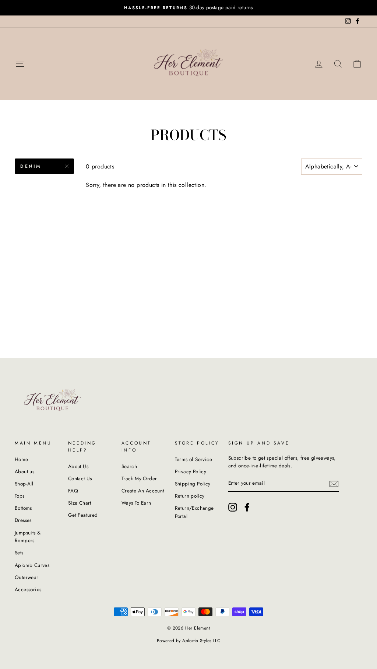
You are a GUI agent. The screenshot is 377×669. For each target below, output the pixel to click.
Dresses (23, 520)
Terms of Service (193, 459)
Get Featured (83, 515)
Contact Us (80, 478)
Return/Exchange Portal (194, 512)
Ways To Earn (136, 502)
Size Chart (79, 502)
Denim (30, 166)
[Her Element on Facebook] (247, 507)
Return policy (190, 495)
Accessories (28, 589)
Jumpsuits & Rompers (27, 536)
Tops (20, 495)
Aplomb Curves (32, 565)
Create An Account (142, 490)
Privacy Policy (191, 471)
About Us (78, 466)
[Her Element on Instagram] (232, 507)
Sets (19, 552)
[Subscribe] (334, 483)
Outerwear (27, 577)
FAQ (73, 490)
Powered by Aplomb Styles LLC (188, 640)
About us (24, 471)
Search (129, 466)
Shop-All (24, 483)
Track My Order (139, 478)
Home (21, 459)
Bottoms (23, 508)
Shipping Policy (193, 483)
